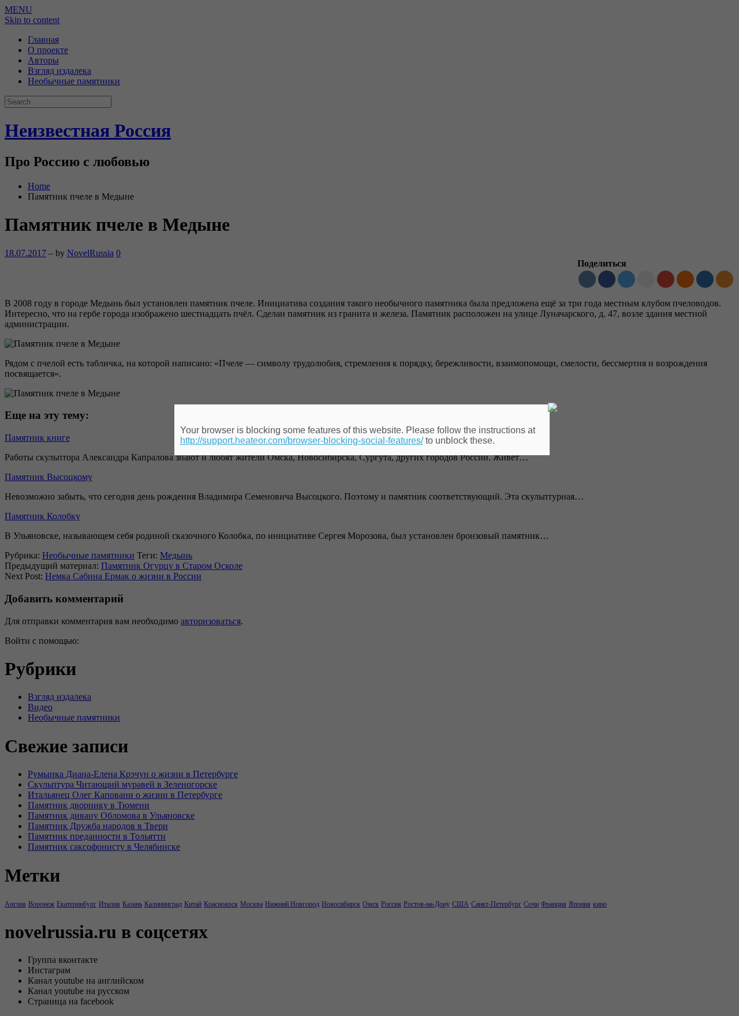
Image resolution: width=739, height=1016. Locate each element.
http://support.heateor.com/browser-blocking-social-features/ (301, 440)
